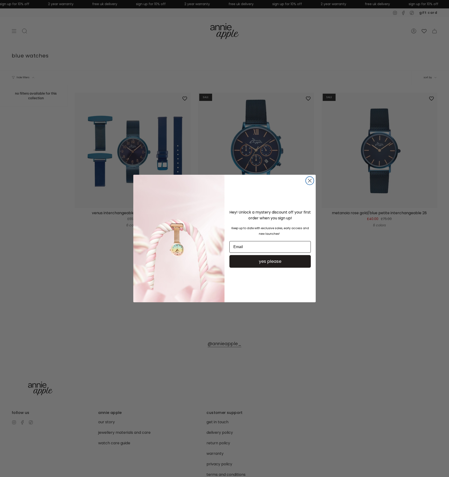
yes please (270, 261)
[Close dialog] (310, 181)
